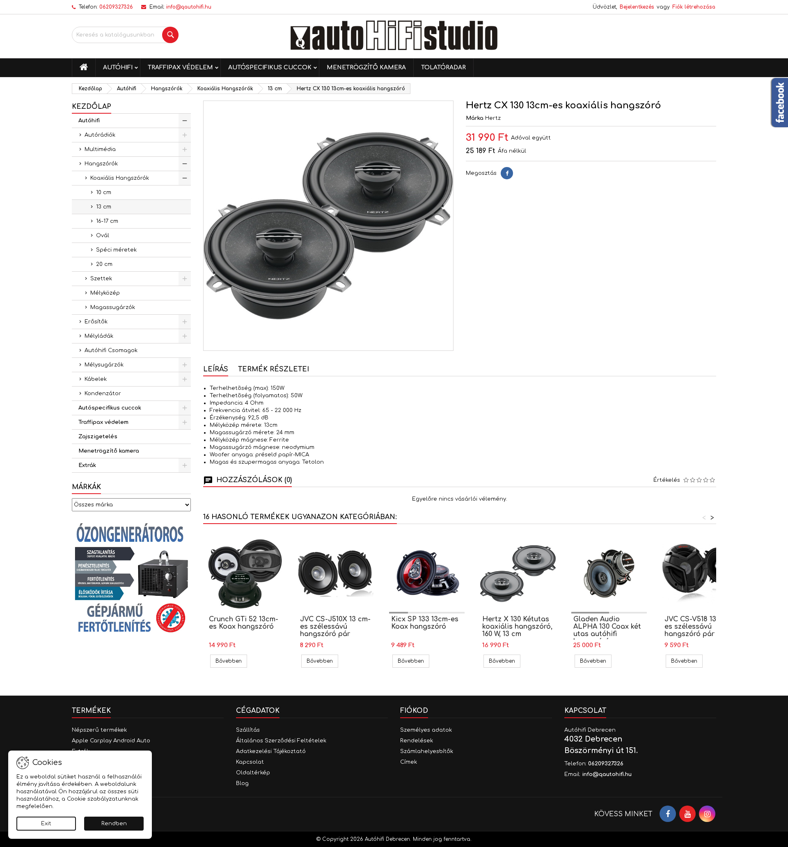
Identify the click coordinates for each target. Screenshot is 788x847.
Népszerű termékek (99, 730)
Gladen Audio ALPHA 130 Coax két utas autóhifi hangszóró (607, 630)
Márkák (86, 487)
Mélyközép (105, 293)
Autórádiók (100, 135)
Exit (46, 823)
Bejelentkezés (637, 7)
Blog (242, 783)
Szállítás (248, 730)
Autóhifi (118, 67)
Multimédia (100, 149)
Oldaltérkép (253, 773)
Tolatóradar (443, 67)
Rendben (114, 823)
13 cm (103, 207)
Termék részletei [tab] (273, 369)
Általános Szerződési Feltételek (281, 741)
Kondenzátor (103, 393)
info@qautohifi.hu (188, 7)
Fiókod (414, 710)
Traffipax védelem (180, 67)
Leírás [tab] (215, 369)
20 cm (104, 264)
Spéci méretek (116, 250)
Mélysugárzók (104, 365)
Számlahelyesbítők (426, 751)
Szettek (101, 279)
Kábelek (96, 379)
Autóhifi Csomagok (111, 350)
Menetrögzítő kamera (366, 67)
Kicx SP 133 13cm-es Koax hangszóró (424, 623)
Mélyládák (99, 336)
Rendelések (416, 741)
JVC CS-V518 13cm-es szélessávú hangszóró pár (696, 627)
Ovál (102, 235)
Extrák (87, 465)
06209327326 (116, 7)
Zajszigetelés (97, 437)
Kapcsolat (250, 762)
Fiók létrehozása (693, 7)
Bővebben (231, 661)
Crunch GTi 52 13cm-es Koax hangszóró (243, 623)
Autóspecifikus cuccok (270, 67)
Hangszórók (101, 164)
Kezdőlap (91, 106)
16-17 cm (107, 221)
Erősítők (96, 322)
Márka (474, 118)
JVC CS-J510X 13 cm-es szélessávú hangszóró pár (335, 627)
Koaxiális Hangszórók (119, 178)
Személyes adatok (426, 730)
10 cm (103, 192)
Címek (408, 762)
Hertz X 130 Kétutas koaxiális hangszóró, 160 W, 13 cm (517, 627)
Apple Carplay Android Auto (111, 741)
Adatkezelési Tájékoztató (271, 751)
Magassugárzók (112, 307)
